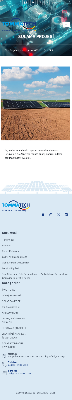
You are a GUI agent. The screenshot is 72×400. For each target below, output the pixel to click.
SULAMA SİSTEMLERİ (13, 307)
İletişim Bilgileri (10, 268)
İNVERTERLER (9, 289)
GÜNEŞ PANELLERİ (11, 295)
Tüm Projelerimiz (14, 50)
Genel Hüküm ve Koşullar (15, 262)
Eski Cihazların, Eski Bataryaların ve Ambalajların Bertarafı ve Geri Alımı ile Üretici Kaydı (35, 276)
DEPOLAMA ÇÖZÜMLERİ (14, 328)
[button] (46, 2)
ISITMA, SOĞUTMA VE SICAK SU (13, 320)
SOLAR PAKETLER (11, 301)
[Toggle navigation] (66, 24)
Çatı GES (48, 50)
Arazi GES (33, 50)
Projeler (6, 245)
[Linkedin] (66, 215)
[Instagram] (51, 215)
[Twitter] (58, 215)
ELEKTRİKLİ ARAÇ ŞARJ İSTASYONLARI (14, 335)
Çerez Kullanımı (10, 251)
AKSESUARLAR (10, 312)
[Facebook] (43, 215)
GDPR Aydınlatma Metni (15, 256)
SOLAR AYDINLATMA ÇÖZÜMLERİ (12, 345)
